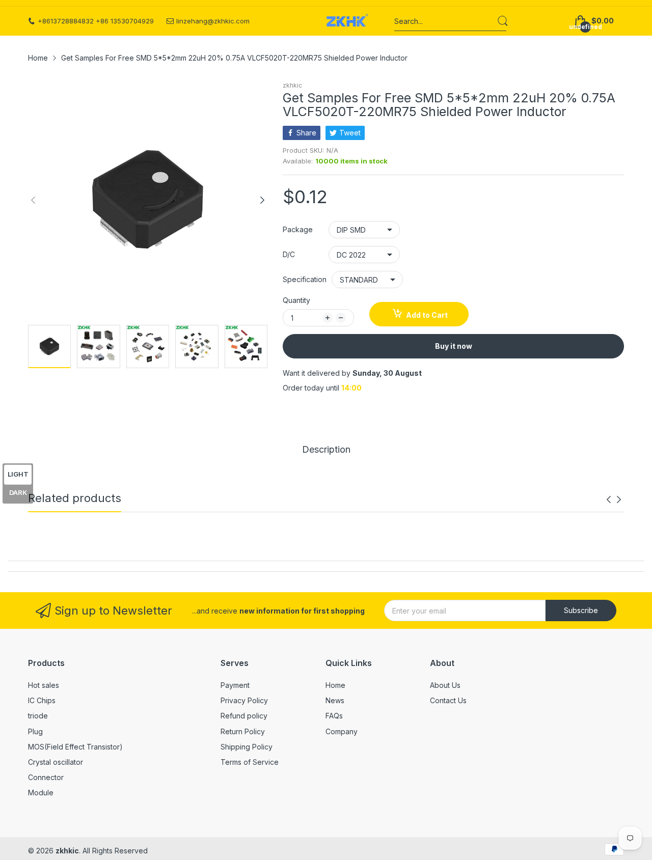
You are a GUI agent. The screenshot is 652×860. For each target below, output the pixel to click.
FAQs (334, 715)
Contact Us (448, 700)
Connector (46, 777)
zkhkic (292, 85)
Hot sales (43, 685)
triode (38, 715)
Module (40, 792)
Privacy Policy (244, 700)
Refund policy (244, 715)
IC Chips (42, 700)
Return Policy (243, 731)
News (334, 700)
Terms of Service (250, 762)
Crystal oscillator (55, 762)
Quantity (296, 300)
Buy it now (453, 346)
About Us (445, 685)
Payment (235, 685)
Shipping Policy (247, 746)
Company (341, 731)
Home (335, 685)
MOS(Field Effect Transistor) (75, 746)
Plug (35, 731)
